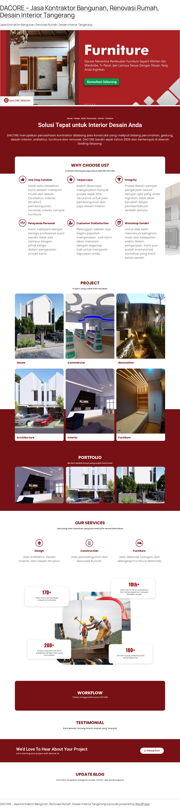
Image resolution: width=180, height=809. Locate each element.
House (21, 362)
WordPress (142, 804)
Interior (73, 437)
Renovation (126, 362)
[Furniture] (139, 543)
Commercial (76, 362)
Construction (89, 551)
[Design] (39, 543)
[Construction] (89, 543)
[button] (85, 104)
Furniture (124, 437)
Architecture (25, 437)
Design (39, 551)
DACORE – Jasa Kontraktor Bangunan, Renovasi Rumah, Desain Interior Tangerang (79, 11)
